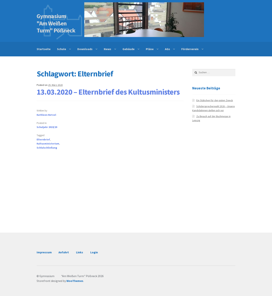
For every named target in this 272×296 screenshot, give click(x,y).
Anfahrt (63, 252)
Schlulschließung (47, 147)
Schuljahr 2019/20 (47, 127)
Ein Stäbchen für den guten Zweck (214, 100)
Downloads (85, 49)
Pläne (150, 49)
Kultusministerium (48, 143)
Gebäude (128, 49)
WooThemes (74, 281)
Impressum (44, 252)
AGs (167, 49)
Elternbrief (43, 139)
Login (94, 252)
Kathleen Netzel (46, 114)
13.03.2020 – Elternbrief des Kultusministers (108, 92)
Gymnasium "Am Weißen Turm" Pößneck (57, 23)
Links (79, 252)
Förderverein (190, 49)
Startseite (44, 49)
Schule (61, 49)
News (107, 49)
